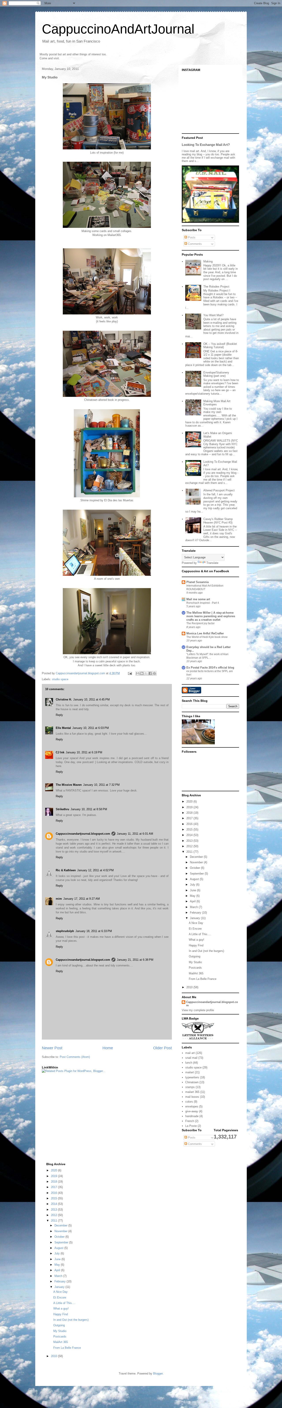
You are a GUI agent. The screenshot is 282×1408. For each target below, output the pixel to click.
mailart (189, 1072)
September (197, 873)
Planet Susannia (197, 582)
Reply (59, 715)
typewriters (192, 1077)
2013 (189, 840)
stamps (190, 1087)
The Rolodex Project (216, 286)
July (193, 884)
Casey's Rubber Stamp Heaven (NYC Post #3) (218, 520)
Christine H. (64, 699)
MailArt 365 (196, 973)
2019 (189, 807)
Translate (212, 563)
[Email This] (137, 673)
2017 (189, 818)
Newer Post (52, 1048)
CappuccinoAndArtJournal (118, 29)
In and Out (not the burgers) (206, 951)
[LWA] (198, 1039)
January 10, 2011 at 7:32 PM (101, 784)
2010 (189, 987)
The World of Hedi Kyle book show (207, 637)
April (193, 901)
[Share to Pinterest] (154, 673)
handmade (192, 1116)
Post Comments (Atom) (75, 1057)
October (195, 867)
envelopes (191, 1106)
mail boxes (192, 1096)
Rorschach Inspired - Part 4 (202, 602)
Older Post (162, 1048)
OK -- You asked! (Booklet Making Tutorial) (220, 345)
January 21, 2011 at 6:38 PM (135, 959)
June (193, 890)
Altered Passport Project (219, 490)
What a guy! (196, 939)
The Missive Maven (69, 784)
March (194, 907)
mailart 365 (192, 1092)
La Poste (191, 1126)
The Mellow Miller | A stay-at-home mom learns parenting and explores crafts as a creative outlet (210, 616)
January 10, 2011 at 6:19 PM (84, 752)
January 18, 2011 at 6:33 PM (93, 931)
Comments (194, 243)
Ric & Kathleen (66, 870)
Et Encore (195, 928)
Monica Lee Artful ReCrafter (205, 633)
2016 (189, 824)
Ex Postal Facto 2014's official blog (210, 667)
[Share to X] (146, 673)
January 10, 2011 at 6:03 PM (90, 728)
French (189, 1121)
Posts (191, 237)
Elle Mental (63, 728)
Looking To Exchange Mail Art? (206, 145)
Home (107, 1048)
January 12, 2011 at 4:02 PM (95, 870)
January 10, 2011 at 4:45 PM (91, 699)
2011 (189, 851)
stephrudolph (65, 931)
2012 (189, 846)
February (196, 912)
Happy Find (196, 945)
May (193, 895)
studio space (60, 679)
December (197, 856)
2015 (189, 829)
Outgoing (194, 956)
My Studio (195, 962)
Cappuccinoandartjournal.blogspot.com (83, 833)
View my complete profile (198, 1010)
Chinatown (192, 1082)
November (197, 862)
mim (59, 898)
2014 (189, 835)
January (195, 918)
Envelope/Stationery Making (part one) (216, 374)
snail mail (191, 1057)
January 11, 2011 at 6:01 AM (135, 833)
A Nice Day (196, 923)
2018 (189, 812)
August (195, 879)
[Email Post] (129, 673)
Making (208, 261)
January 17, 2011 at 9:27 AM (81, 898)
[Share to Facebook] (150, 673)
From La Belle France (202, 979)
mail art (190, 1053)
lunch (188, 1062)
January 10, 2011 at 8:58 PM (88, 809)
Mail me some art (198, 599)
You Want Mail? (213, 315)
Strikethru (62, 809)
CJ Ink (60, 752)
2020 (189, 801)
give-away (191, 1111)
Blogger (158, 1373)
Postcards (195, 967)
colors (189, 1101)
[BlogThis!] (142, 673)
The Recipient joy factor (200, 623)
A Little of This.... (200, 934)
